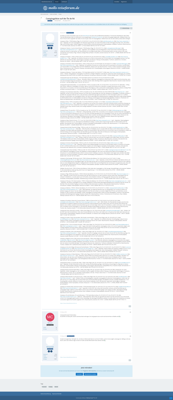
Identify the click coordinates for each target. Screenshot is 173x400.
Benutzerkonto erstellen (90, 374)
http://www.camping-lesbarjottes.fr (68, 233)
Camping (50, 386)
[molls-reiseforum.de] (86, 8)
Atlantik (56, 386)
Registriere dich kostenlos (89, 370)
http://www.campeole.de (122, 41)
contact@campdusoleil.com (118, 127)
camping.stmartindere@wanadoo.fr (68, 79)
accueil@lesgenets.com (65, 219)
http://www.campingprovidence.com (87, 202)
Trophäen (45, 54)
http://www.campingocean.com (67, 111)
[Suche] (130, 1)
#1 (130, 32)
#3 (130, 336)
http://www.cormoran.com (66, 144)
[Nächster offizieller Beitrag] (130, 306)
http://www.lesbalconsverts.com (87, 160)
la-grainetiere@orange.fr (122, 63)
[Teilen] (131, 28)
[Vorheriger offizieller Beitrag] (130, 360)
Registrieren (124, 1)
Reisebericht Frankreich (97, 37)
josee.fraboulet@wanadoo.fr (122, 224)
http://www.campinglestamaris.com (68, 49)
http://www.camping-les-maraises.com (119, 72)
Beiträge (45, 55)
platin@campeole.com (108, 41)
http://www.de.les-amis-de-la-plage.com (84, 248)
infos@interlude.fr (123, 276)
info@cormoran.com (115, 143)
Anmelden (116, 1)
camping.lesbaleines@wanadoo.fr (117, 188)
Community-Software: (86, 398)
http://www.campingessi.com (67, 137)
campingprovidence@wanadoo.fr (68, 202)
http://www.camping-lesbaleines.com (69, 189)
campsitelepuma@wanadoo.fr (112, 101)
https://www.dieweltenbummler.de (68, 303)
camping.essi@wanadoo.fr (119, 136)
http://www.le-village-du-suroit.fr (86, 240)
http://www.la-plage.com (122, 174)
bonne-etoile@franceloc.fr (124, 262)
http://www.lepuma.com (66, 103)
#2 (130, 312)
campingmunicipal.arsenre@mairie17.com (119, 150)
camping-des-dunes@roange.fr (113, 210)
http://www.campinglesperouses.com (118, 181)
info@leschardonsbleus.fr (125, 286)
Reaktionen (45, 51)
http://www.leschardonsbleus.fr (70, 288)
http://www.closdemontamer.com (68, 296)
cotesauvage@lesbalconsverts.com (68, 160)
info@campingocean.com (118, 110)
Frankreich (44, 386)
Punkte (44, 52)
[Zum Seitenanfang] (170, 398)
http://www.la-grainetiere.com (67, 65)
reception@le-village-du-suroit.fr (67, 240)
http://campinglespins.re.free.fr (70, 226)
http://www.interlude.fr (65, 278)
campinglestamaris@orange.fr (114, 48)
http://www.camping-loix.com (103, 120)
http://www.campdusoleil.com (67, 128)
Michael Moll (58, 20)
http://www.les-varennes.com (67, 255)
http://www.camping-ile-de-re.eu (81, 219)
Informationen (86, 35)
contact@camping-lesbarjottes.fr (115, 231)
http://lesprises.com (119, 91)
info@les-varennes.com (121, 254)
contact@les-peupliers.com (111, 56)
